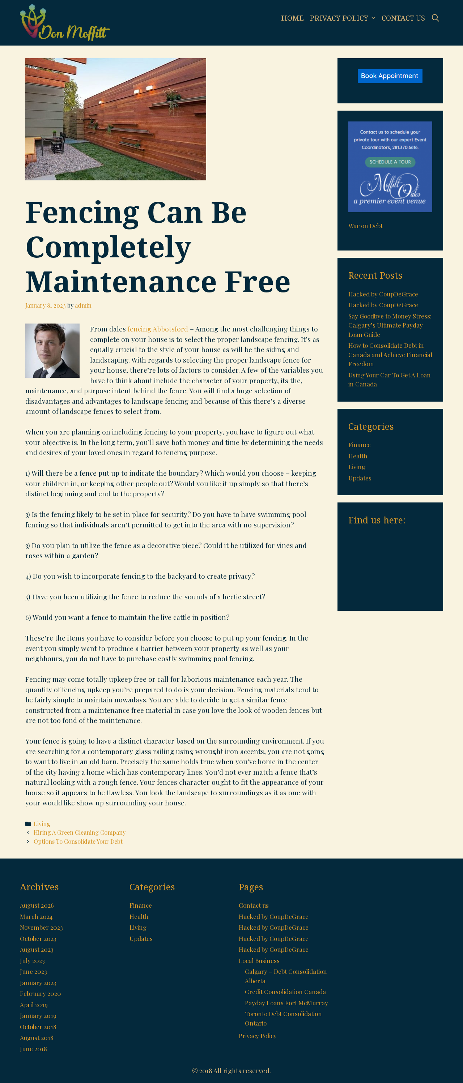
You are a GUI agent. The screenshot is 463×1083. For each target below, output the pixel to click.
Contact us (403, 18)
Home (292, 18)
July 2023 (32, 960)
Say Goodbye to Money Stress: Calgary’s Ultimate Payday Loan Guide (390, 325)
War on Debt (365, 226)
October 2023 (38, 938)
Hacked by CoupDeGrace (383, 294)
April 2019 (34, 1005)
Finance (359, 445)
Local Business (259, 960)
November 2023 (41, 927)
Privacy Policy (339, 18)
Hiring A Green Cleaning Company (80, 832)
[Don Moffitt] (65, 21)
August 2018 (37, 1037)
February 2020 (40, 993)
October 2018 (38, 1027)
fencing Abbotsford (158, 328)
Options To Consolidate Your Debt (78, 841)
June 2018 (33, 1049)
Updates (359, 478)
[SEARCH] (435, 17)
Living (42, 823)
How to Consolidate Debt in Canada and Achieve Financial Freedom (390, 354)
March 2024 (36, 916)
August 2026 (37, 905)
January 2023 (38, 982)
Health (358, 456)
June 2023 (33, 971)
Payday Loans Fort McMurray (286, 1003)
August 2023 (37, 949)
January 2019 (38, 1015)
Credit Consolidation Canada (285, 992)
